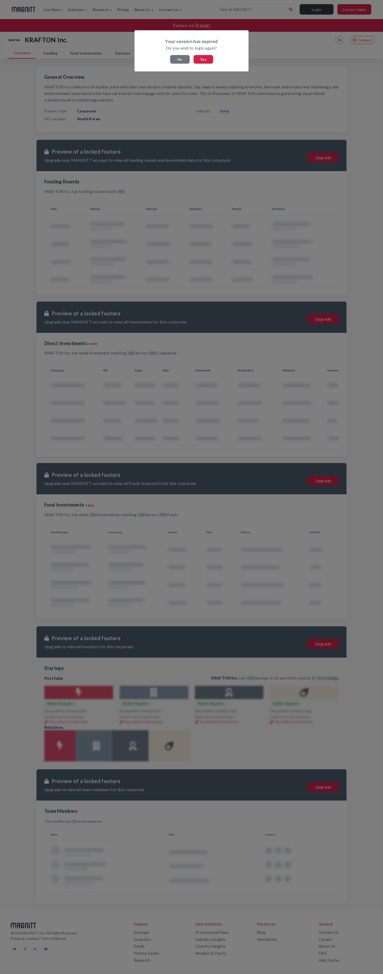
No (179, 59)
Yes (203, 59)
